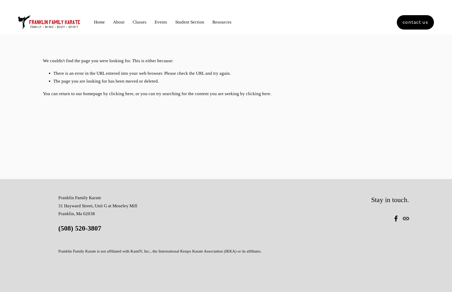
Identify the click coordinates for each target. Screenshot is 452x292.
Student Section (189, 22)
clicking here (121, 93)
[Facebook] (396, 218)
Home (99, 22)
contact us (415, 22)
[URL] (406, 218)
